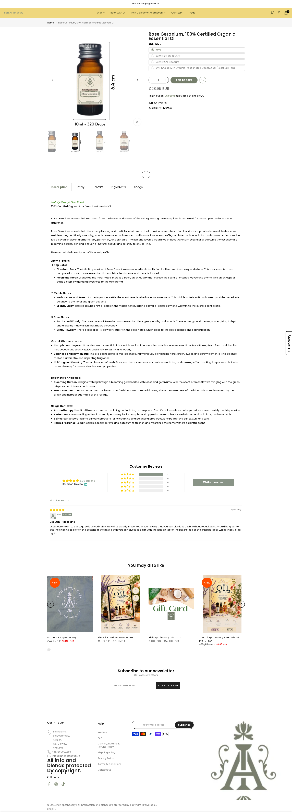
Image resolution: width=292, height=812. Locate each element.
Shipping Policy (106, 752)
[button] (128, 474)
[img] (57, 510)
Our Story (176, 12)
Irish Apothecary (13, 12)
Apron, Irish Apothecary (61, 637)
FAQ (100, 738)
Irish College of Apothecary (147, 12)
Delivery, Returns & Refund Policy (109, 745)
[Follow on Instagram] (56, 784)
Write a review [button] (213, 482)
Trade (191, 12)
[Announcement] (146, 3)
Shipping (170, 95)
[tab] (59, 187)
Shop (100, 12)
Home (50, 23)
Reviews (102, 732)
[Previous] (53, 80)
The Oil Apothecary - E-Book (115, 637)
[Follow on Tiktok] (63, 784)
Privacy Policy (106, 758)
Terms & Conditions (109, 764)
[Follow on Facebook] (49, 784)
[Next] (137, 80)
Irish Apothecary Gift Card (165, 637)
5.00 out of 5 (87, 481)
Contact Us (104, 769)
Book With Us (118, 12)
